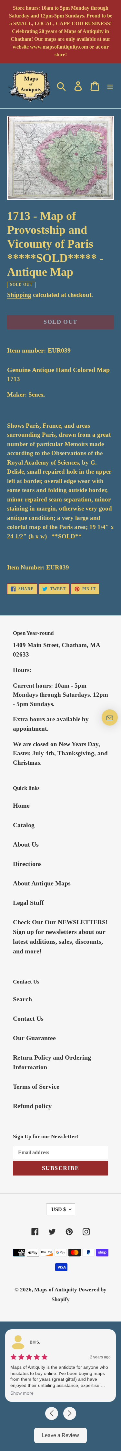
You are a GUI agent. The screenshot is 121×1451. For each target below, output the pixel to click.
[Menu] (110, 86)
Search (22, 999)
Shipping (19, 294)
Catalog (24, 824)
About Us (26, 844)
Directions (27, 863)
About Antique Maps (42, 883)
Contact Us (28, 1018)
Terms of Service (36, 1086)
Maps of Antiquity (55, 1290)
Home (21, 805)
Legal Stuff (28, 902)
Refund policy (32, 1105)
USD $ (58, 1209)
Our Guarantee (34, 1037)
